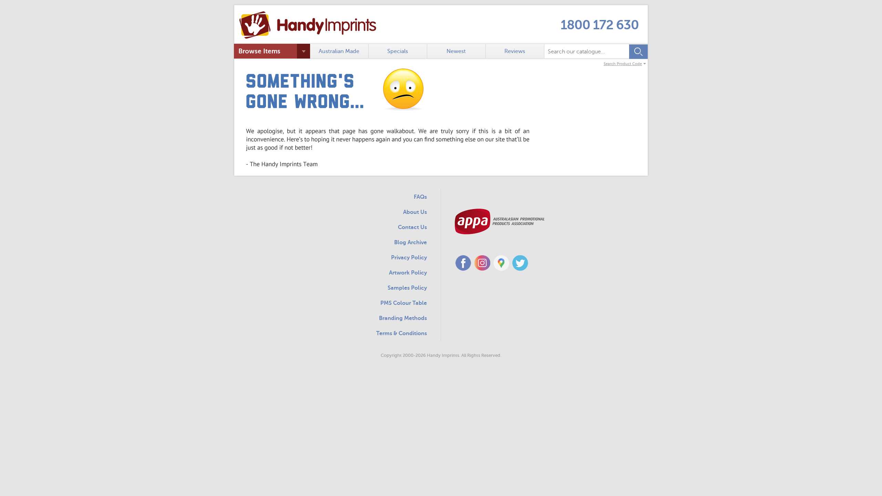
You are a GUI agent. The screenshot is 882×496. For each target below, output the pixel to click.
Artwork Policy (408, 273)
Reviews (514, 51)
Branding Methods (403, 318)
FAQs (420, 197)
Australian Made (339, 51)
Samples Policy (407, 288)
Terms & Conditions (401, 333)
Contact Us (412, 227)
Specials (397, 51)
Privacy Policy (409, 258)
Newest (456, 51)
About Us (415, 212)
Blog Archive (410, 242)
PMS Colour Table (403, 303)
